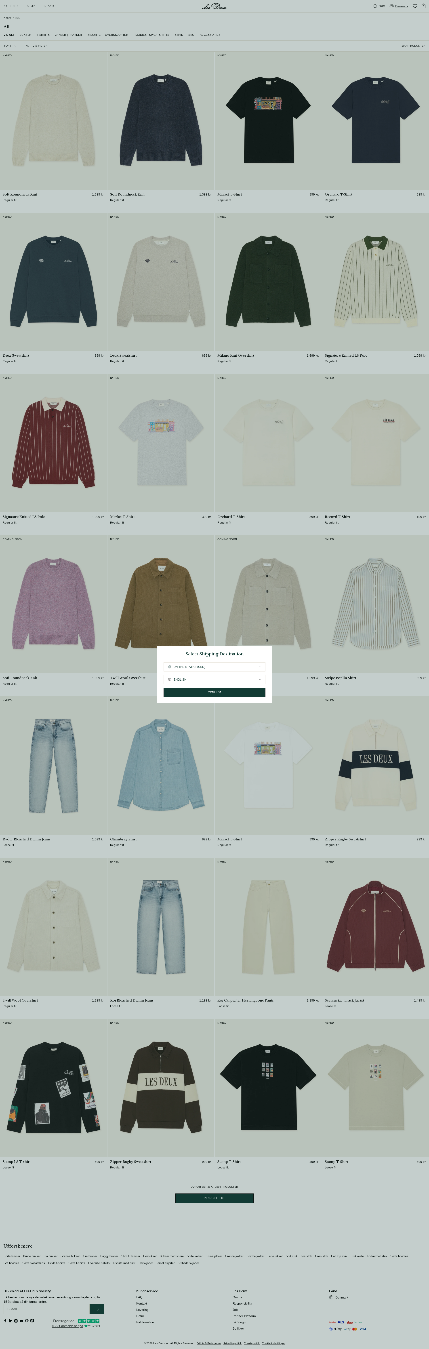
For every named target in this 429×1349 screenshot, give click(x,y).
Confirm (214, 692)
